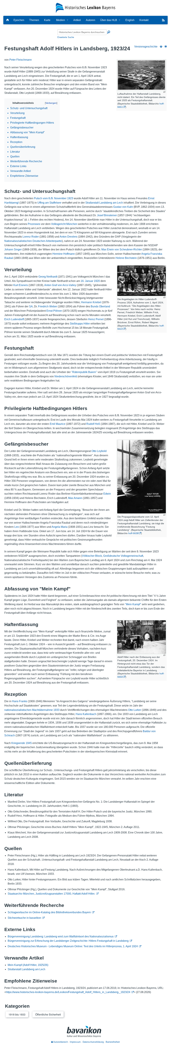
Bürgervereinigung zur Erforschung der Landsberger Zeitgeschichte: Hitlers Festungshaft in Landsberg (68, 940)
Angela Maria (59, 526)
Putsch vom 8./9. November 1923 (53, 198)
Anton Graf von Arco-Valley (60, 285)
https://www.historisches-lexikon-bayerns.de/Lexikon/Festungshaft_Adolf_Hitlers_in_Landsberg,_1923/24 (68, 992)
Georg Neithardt (47, 276)
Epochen (19, 20)
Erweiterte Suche (65, 37)
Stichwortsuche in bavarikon (24, 917)
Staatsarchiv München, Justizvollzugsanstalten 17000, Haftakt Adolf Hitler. (51, 893)
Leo (16, 526)
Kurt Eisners (20, 285)
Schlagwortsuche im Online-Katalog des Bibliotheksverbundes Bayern (49, 912)
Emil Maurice (57, 423)
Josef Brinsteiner (107, 215)
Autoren (90, 20)
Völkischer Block (92, 555)
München (71, 224)
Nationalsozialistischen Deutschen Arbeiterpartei (33, 241)
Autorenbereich (60, 1042)
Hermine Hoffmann (63, 253)
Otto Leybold (99, 451)
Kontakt (143, 20)
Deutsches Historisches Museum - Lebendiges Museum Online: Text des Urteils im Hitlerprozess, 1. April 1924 (73, 946)
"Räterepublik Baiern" (84, 372)
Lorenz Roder (31, 236)
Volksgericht (58, 224)
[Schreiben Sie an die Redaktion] (166, 46)
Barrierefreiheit (113, 1042)
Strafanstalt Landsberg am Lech (104, 202)
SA (31, 306)
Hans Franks (19, 701)
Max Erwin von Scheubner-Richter (121, 249)
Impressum (75, 1042)
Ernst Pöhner (54, 310)
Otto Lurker (134, 709)
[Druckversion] (161, 46)
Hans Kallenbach (86, 714)
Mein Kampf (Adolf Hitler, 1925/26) (28, 965)
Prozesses (34, 224)
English (129, 20)
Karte (47, 20)
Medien (60, 20)
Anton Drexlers (68, 236)
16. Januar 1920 (90, 281)
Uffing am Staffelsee (49, 202)
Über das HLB (108, 20)
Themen (34, 20)
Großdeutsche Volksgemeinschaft (123, 555)
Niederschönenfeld (65, 376)
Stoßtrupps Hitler (80, 323)
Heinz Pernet (96, 319)
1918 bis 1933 (17, 1014)
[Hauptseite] (7, 20)
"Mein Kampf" (133, 604)
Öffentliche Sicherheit (48, 1014)
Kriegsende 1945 (21, 743)
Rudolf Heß (93, 423)
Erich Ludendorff (14, 319)
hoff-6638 (133, 533)
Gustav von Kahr (123, 206)
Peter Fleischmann (20, 59)
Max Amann (75, 498)
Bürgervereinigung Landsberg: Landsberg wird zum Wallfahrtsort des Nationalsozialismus (61, 936)
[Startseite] (86, 7)
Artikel (77, 20)
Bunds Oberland (100, 306)
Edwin (107, 493)
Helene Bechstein (126, 258)
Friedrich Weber (47, 306)
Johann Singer (13, 249)
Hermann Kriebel (91, 302)
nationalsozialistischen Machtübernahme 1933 (31, 709)
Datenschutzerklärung (93, 1042)
